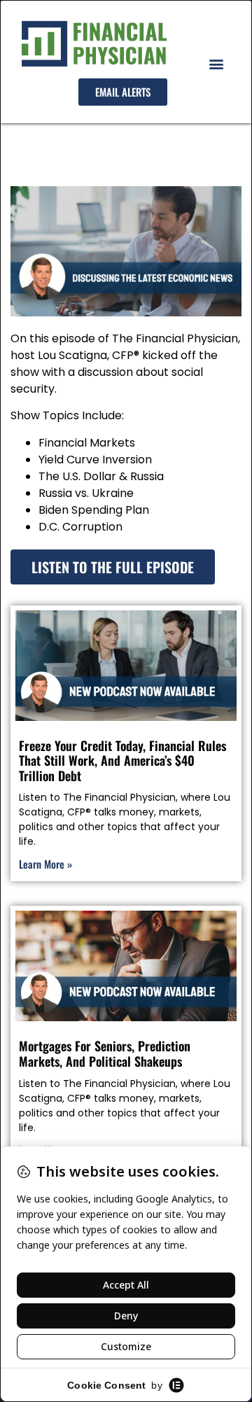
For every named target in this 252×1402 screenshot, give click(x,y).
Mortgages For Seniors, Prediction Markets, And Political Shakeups (104, 1053)
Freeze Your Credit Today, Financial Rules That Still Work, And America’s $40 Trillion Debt (122, 760)
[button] (215, 63)
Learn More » (45, 863)
